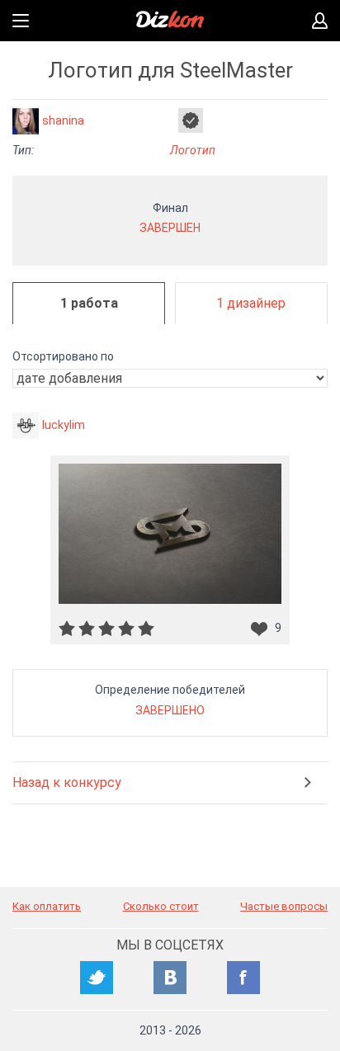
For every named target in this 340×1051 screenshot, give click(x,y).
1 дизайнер (251, 303)
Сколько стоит (161, 906)
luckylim (63, 424)
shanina (63, 120)
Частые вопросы (284, 906)
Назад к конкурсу (66, 782)
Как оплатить (46, 906)
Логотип (192, 150)
